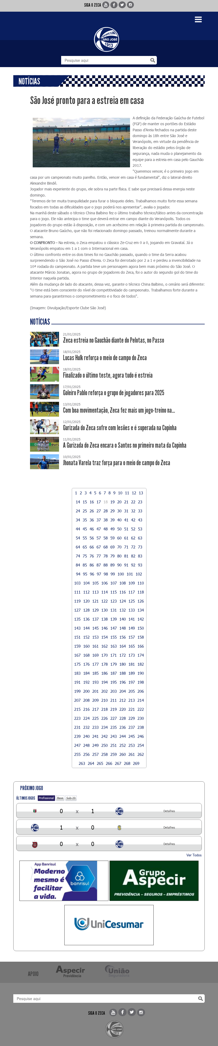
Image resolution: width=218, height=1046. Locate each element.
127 (77, 610)
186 (104, 673)
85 (85, 565)
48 (105, 528)
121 (95, 601)
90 (119, 565)
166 (140, 646)
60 (119, 537)
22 (133, 501)
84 (78, 565)
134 (140, 610)
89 (112, 565)
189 (131, 673)
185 (95, 673)
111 (77, 592)
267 (118, 763)
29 (112, 510)
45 (85, 528)
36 (92, 519)
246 (140, 736)
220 (122, 709)
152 (86, 637)
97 (99, 574)
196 (122, 682)
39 (112, 519)
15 (85, 501)
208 (86, 700)
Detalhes (169, 811)
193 (95, 682)
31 (126, 510)
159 (77, 646)
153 (95, 637)
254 (140, 745)
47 (99, 528)
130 (104, 610)
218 (104, 709)
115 (113, 592)
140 (122, 619)
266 (109, 763)
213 (131, 700)
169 (95, 655)
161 (95, 646)
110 (140, 583)
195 (113, 682)
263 (82, 763)
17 (99, 501)
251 (113, 745)
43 (140, 519)
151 (77, 637)
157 (131, 637)
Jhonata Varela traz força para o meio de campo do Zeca (116, 463)
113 (95, 592)
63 (140, 537)
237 (131, 727)
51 (126, 528)
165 (131, 646)
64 (78, 546)
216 (86, 709)
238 (140, 727)
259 (113, 754)
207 (77, 700)
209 (95, 700)
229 (131, 718)
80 (119, 555)
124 (122, 601)
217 (95, 709)
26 (92, 510)
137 (95, 619)
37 (99, 519)
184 (86, 673)
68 (105, 546)
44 (78, 528)
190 (140, 673)
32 (133, 510)
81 (126, 555)
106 (104, 583)
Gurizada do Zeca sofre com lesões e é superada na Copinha (120, 428)
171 (113, 655)
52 (133, 528)
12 (134, 492)
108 (122, 583)
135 (77, 619)
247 (77, 745)
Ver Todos (194, 854)
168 (86, 655)
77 (99, 555)
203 (113, 691)
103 (77, 583)
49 (112, 528)
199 (77, 691)
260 (122, 754)
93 (140, 565)
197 (131, 682)
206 (140, 691)
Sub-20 (71, 798)
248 (86, 745)
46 (92, 528)
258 (104, 754)
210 (104, 700)
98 (106, 574)
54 (78, 537)
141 (131, 619)
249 (95, 745)
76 (92, 555)
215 (77, 709)
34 (78, 519)
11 (127, 492)
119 (77, 601)
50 (119, 528)
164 (122, 646)
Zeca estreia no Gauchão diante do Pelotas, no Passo (113, 340)
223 (77, 718)
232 (86, 727)
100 (121, 574)
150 (140, 628)
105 (95, 583)
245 (131, 736)
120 (86, 601)
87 (99, 565)
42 (133, 519)
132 (122, 610)
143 (77, 628)
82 (133, 555)
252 (122, 745)
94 (78, 574)
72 (133, 546)
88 (105, 565)
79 (112, 555)
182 (140, 664)
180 (122, 664)
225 (95, 718)
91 (126, 565)
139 (113, 619)
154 (104, 637)
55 (85, 537)
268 (127, 763)
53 (140, 528)
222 (140, 709)
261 (131, 754)
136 (86, 619)
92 (133, 565)
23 (140, 501)
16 (92, 501)
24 (78, 510)
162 (104, 646)
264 (91, 763)
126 (140, 601)
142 (140, 619)
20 (119, 501)
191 (77, 682)
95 (85, 574)
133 (131, 610)
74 (78, 555)
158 (140, 637)
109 (131, 583)
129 (95, 610)
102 (139, 574)
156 (122, 637)
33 (140, 510)
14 (78, 501)
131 (113, 610)
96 (92, 574)
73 (140, 546)
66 (92, 546)
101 (130, 574)
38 (105, 519)
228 (122, 718)
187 (113, 673)
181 (131, 664)
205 (131, 691)
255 (77, 754)
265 (100, 763)
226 (104, 718)
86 (92, 565)
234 (104, 727)
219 (113, 709)
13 (141, 492)
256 (86, 754)
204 (122, 691)
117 (131, 592)
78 (105, 555)
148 (122, 628)
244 (122, 736)
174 (140, 655)
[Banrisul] (63, 881)
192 (86, 682)
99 (113, 574)
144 (86, 628)
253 (131, 745)
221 (131, 709)
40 (119, 519)
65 (85, 546)
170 (104, 655)
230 (140, 718)
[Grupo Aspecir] (154, 881)
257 (95, 754)
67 (99, 546)
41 (126, 519)
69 (112, 546)
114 (104, 592)
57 (99, 537)
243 (113, 736)
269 (136, 763)
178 (104, 664)
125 (131, 601)
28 (105, 510)
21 (126, 501)
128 (86, 610)
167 (77, 655)
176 (86, 664)
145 (95, 628)
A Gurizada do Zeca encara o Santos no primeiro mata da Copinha (124, 445)
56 (92, 537)
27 (99, 510)
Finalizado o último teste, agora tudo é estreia (108, 375)
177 (95, 664)
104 (86, 583)
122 (104, 601)
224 (86, 718)
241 (95, 736)
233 (95, 727)
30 (119, 510)
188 (122, 673)
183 (77, 673)
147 (113, 628)
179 (113, 664)
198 (140, 682)
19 (112, 501)
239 (77, 736)
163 (113, 646)
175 (77, 664)
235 (113, 727)
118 (140, 592)
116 (122, 592)
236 (122, 727)
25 (85, 510)
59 (112, 537)
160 (86, 646)
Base (60, 798)
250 (104, 745)
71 (126, 546)
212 (122, 700)
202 (104, 691)
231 (77, 727)
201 (95, 691)
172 (122, 655)
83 (140, 555)
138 (104, 619)
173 (131, 655)
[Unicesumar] (108, 925)
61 (126, 537)
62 (133, 537)
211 (113, 700)
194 (104, 682)
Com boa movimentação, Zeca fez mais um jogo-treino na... (119, 410)
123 (113, 601)
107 (113, 583)
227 (113, 718)
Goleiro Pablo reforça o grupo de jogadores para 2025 (113, 393)
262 (140, 754)
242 (104, 736)
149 (131, 628)
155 (113, 637)
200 (86, 691)
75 (85, 555)
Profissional (46, 798)
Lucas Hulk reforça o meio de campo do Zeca (105, 358)
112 (86, 592)
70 (119, 546)
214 (140, 700)
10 (120, 492)
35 (85, 519)
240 (86, 736)
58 (105, 537)
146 (104, 628)
